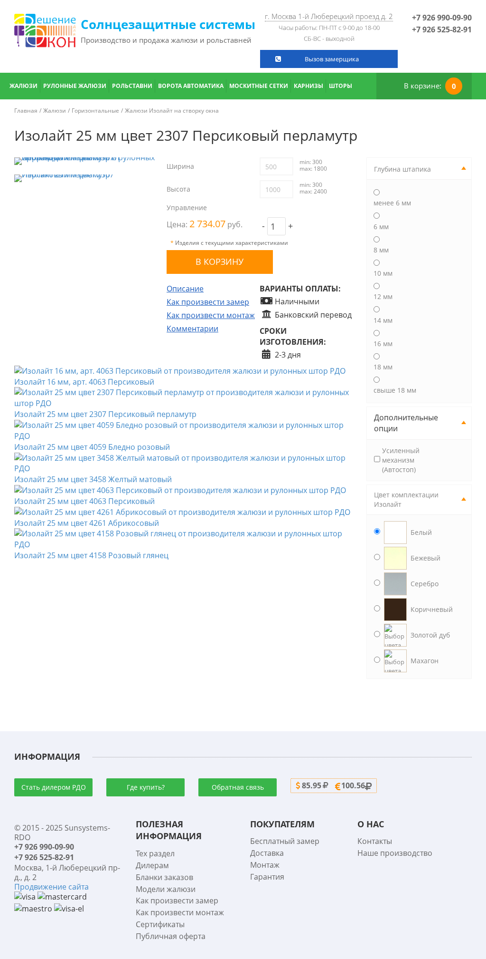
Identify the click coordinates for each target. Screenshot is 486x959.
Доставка (267, 853)
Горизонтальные (95, 111)
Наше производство (394, 853)
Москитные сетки (258, 86)
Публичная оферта (171, 936)
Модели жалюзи (166, 889)
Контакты (374, 841)
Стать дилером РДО (53, 787)
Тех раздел (155, 853)
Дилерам (152, 865)
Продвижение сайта (51, 886)
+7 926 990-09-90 (442, 17)
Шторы (340, 86)
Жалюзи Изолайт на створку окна (172, 111)
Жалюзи (23, 86)
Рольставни (132, 86)
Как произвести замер (208, 302)
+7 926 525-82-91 (442, 29)
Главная (25, 111)
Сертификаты (160, 924)
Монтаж (265, 865)
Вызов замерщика (332, 59)
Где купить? (146, 787)
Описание (185, 288)
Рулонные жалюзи (74, 86)
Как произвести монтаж (211, 315)
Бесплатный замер (284, 841)
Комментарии (192, 328)
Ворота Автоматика (191, 86)
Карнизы (308, 86)
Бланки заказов (164, 877)
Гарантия (267, 877)
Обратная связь (238, 787)
